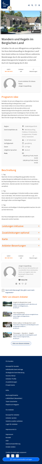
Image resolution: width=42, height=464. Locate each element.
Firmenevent (32, 132)
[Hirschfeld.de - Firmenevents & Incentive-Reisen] (5, 4)
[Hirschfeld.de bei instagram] (12, 455)
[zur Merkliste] (36, 5)
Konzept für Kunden (12, 366)
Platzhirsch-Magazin (12, 404)
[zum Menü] (39, 5)
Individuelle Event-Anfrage (14, 369)
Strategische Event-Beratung (15, 372)
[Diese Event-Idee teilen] (19, 284)
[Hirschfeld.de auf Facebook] (8, 455)
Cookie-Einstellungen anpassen (16, 452)
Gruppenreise (26, 134)
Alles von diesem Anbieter (21, 343)
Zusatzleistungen (11, 382)
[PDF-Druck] (16, 284)
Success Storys (10, 376)
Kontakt (8, 437)
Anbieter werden (11, 418)
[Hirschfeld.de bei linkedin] (17, 455)
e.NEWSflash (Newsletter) (14, 398)
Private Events (10, 385)
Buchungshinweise (12, 395)
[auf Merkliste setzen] (22, 284)
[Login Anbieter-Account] (28, 5)
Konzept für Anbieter (12, 415)
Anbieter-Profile (11, 379)
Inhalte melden (11, 447)
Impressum (9, 434)
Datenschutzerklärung (13, 444)
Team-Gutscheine (11, 401)
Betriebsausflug (30, 130)
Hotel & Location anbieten (14, 421)
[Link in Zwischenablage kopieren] (26, 284)
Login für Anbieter (12, 424)
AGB (7, 441)
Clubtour (25, 132)
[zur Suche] (32, 5)
